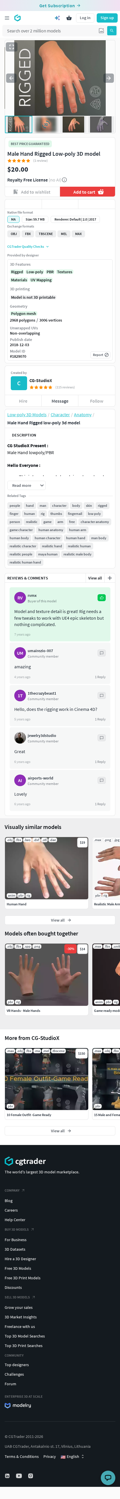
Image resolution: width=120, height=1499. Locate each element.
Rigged (17, 272)
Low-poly (35, 272)
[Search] (112, 30)
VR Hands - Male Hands (23, 1010)
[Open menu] (7, 18)
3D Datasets (15, 1249)
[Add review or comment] (109, 578)
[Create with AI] (57, 18)
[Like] (23, 204)
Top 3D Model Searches (25, 1336)
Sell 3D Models (17, 1297)
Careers (11, 1210)
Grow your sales (19, 1307)
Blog (9, 1200)
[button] (101, 30)
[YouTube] (19, 1476)
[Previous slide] (11, 78)
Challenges (14, 1374)
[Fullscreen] (11, 47)
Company (12, 1190)
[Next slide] (108, 78)
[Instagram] (31, 1476)
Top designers (17, 1364)
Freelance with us (20, 1326)
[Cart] (69, 18)
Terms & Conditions (22, 1456)
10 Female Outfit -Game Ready (29, 1115)
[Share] (96, 204)
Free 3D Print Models (22, 1277)
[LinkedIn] (7, 1476)
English (70, 1457)
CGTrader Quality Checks (25, 246)
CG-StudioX (40, 380)
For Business (16, 1239)
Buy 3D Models (17, 1229)
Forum (10, 1383)
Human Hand (17, 904)
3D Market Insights (21, 1317)
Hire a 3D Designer (20, 1258)
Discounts (13, 1287)
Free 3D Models (18, 1268)
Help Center (15, 1219)
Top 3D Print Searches (24, 1345)
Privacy (49, 1456)
